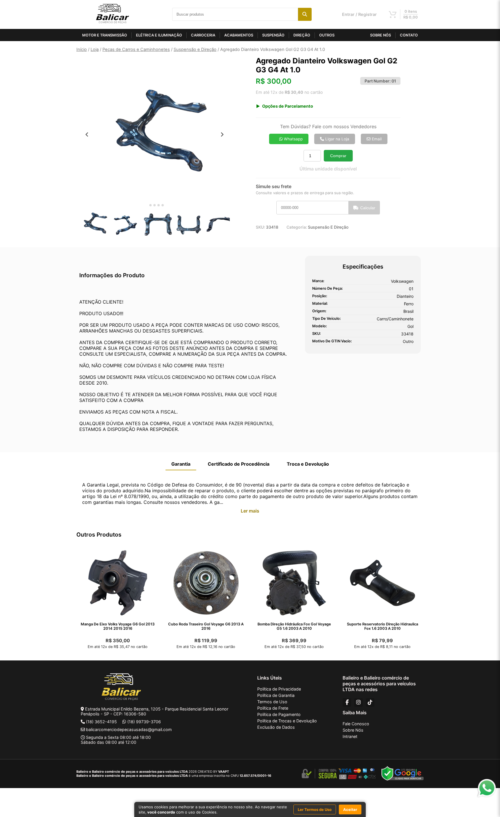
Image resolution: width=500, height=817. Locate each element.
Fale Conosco (356, 723)
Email (376, 139)
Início (81, 49)
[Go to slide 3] (154, 205)
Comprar (338, 155)
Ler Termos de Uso (315, 809)
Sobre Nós (353, 730)
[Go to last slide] (87, 134)
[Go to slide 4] (158, 205)
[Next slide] (222, 134)
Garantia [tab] (180, 464)
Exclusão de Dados (276, 727)
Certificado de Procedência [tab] (238, 464)
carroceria (203, 35)
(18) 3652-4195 (101, 721)
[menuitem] (93, 224)
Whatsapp (293, 139)
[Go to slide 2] (150, 205)
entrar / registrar (359, 14)
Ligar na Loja (336, 139)
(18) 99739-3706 (144, 721)
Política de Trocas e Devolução (287, 720)
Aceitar (350, 809)
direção (301, 35)
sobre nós (380, 35)
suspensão (273, 35)
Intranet (350, 736)
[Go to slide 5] (162, 205)
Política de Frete (272, 708)
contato (409, 35)
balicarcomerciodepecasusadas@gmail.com (129, 729)
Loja (95, 49)
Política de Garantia (276, 695)
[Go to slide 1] (146, 205)
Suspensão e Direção (195, 49)
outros (326, 35)
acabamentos (238, 35)
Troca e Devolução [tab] (308, 464)
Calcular (367, 207)
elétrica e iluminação (159, 35)
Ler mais (250, 511)
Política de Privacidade (279, 688)
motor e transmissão (104, 35)
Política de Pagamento (279, 714)
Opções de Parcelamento (287, 106)
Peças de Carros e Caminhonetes (136, 49)
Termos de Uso (272, 701)
